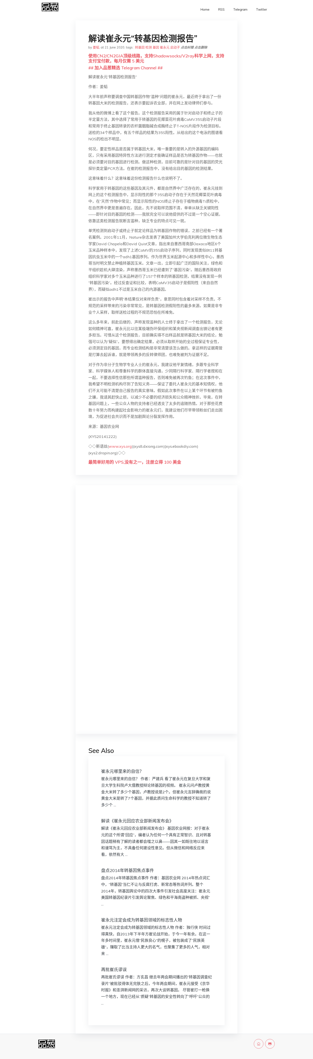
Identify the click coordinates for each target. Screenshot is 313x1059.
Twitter (261, 9)
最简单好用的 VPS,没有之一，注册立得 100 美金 (134, 462)
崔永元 (164, 47)
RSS (221, 9)
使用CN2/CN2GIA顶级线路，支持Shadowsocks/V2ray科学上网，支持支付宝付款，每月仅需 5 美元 (156, 58)
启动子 (175, 47)
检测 (148, 47)
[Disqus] (156, 556)
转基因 (140, 47)
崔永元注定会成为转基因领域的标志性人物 (141, 920)
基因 (156, 47)
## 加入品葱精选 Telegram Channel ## (125, 67)
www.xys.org (120, 446)
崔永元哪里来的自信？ (122, 771)
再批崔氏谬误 (114, 969)
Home (205, 9)
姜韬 (96, 47)
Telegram (240, 9)
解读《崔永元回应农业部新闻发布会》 (137, 821)
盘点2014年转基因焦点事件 (127, 870)
